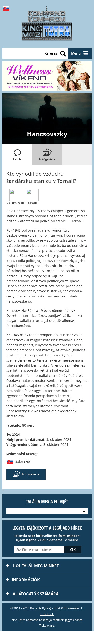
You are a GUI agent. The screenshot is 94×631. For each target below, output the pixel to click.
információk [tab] (26, 579)
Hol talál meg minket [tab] (35, 565)
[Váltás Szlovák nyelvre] (7, 8)
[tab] (17, 154)
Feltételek (47, 614)
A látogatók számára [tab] (35, 593)
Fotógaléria (31, 474)
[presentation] (17, 154)
